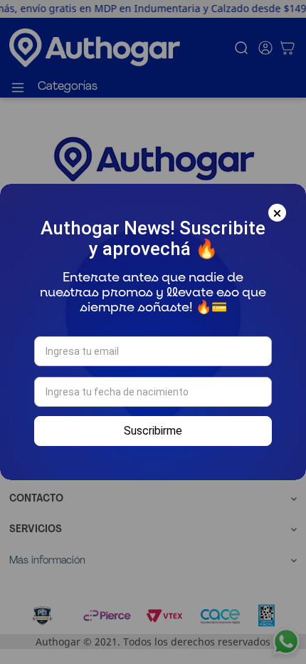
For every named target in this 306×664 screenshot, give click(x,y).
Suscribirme (153, 430)
